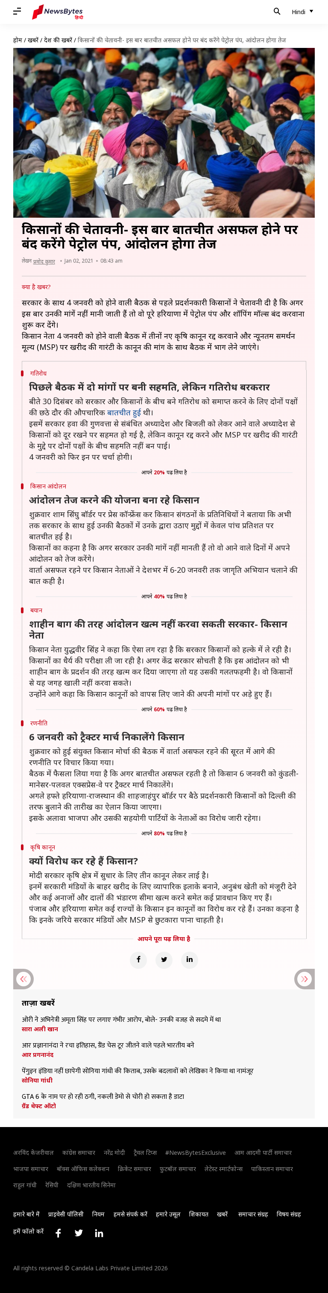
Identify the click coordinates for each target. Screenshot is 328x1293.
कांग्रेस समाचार (78, 1152)
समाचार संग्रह (253, 1214)
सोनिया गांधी (37, 1080)
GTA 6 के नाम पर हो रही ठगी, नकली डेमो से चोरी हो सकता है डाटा (103, 1097)
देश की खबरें (58, 40)
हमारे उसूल (168, 1214)
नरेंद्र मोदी (114, 1152)
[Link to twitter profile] (78, 1233)
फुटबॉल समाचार (178, 1169)
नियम (98, 1214)
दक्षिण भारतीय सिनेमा (91, 1185)
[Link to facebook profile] (58, 1233)
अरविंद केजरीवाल (33, 1152)
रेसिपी (52, 1185)
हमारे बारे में (26, 1214)
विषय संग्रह (289, 1214)
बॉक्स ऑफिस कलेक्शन (83, 1169)
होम (17, 40)
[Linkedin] (189, 960)
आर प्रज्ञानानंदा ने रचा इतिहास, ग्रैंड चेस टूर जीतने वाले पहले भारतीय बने (108, 1046)
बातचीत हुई (124, 412)
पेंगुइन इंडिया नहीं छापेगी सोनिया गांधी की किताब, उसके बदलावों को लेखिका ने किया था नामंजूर (138, 1071)
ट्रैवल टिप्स (145, 1152)
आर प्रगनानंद (37, 1055)
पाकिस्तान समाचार (272, 1169)
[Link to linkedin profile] (99, 1233)
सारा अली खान (40, 1029)
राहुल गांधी (25, 1185)
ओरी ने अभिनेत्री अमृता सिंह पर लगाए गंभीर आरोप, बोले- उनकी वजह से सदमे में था (121, 1020)
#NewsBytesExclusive (195, 1152)
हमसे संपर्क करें (130, 1214)
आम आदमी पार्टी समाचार (263, 1152)
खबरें (33, 40)
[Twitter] (164, 960)
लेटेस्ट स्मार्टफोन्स (224, 1169)
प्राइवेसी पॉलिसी (66, 1214)
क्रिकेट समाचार (134, 1169)
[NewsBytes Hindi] (57, 12)
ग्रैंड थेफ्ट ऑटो (39, 1106)
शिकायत (198, 1214)
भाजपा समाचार (30, 1169)
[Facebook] (138, 960)
